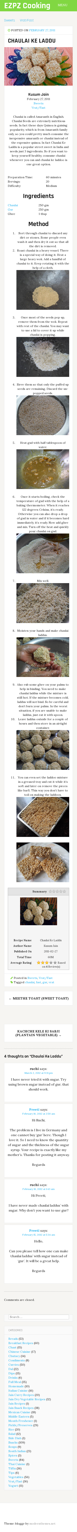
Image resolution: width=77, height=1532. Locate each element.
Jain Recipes (16, 1403)
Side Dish (14, 1438)
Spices (12, 1455)
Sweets (9, 20)
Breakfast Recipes (20, 1343)
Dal (10, 1369)
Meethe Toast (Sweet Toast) (39, 998)
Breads (13, 1339)
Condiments (16, 1360)
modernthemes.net (42, 1523)
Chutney (14, 1356)
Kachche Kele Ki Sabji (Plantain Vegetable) (38, 1033)
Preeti (34, 1109)
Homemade (16, 1386)
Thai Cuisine (16, 1464)
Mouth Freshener (20, 1421)
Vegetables (15, 1477)
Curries (13, 1365)
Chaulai (13, 205)
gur (45, 982)
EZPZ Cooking (27, 6)
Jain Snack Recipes (21, 1408)
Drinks (13, 1377)
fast (38, 982)
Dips (11, 1373)
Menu (63, 5)
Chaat (12, 1347)
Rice (11, 1429)
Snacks (13, 1442)
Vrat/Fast (27, 20)
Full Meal (14, 1382)
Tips (11, 1473)
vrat (51, 982)
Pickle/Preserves (20, 1425)
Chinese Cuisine (19, 1352)
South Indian (17, 1451)
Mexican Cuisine (19, 1412)
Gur (10, 209)
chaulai (29, 982)
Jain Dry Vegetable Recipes (26, 1399)
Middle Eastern (18, 1416)
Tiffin (12, 1468)
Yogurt (13, 1486)
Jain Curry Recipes (21, 1395)
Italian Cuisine (18, 1390)
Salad (11, 1434)
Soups (12, 1447)
